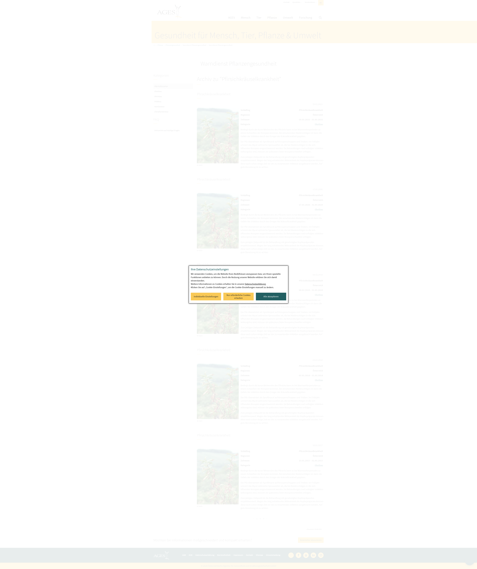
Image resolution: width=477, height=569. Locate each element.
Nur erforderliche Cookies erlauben (239, 296)
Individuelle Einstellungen (206, 296)
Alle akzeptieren (271, 296)
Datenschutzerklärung (255, 284)
